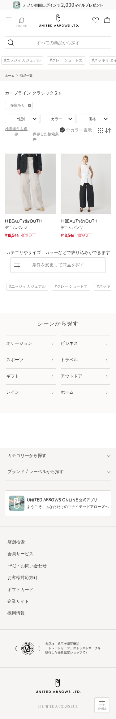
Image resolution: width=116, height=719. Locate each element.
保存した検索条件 (46, 137)
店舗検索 (16, 542)
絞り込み (102, 709)
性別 (21, 119)
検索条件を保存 (16, 131)
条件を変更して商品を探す (58, 265)
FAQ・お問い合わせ (27, 566)
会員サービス (20, 554)
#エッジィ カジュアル (22, 60)
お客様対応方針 (22, 578)
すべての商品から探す (58, 43)
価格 (92, 119)
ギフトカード (20, 590)
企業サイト (18, 601)
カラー (56, 119)
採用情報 (16, 613)
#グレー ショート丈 (66, 60)
